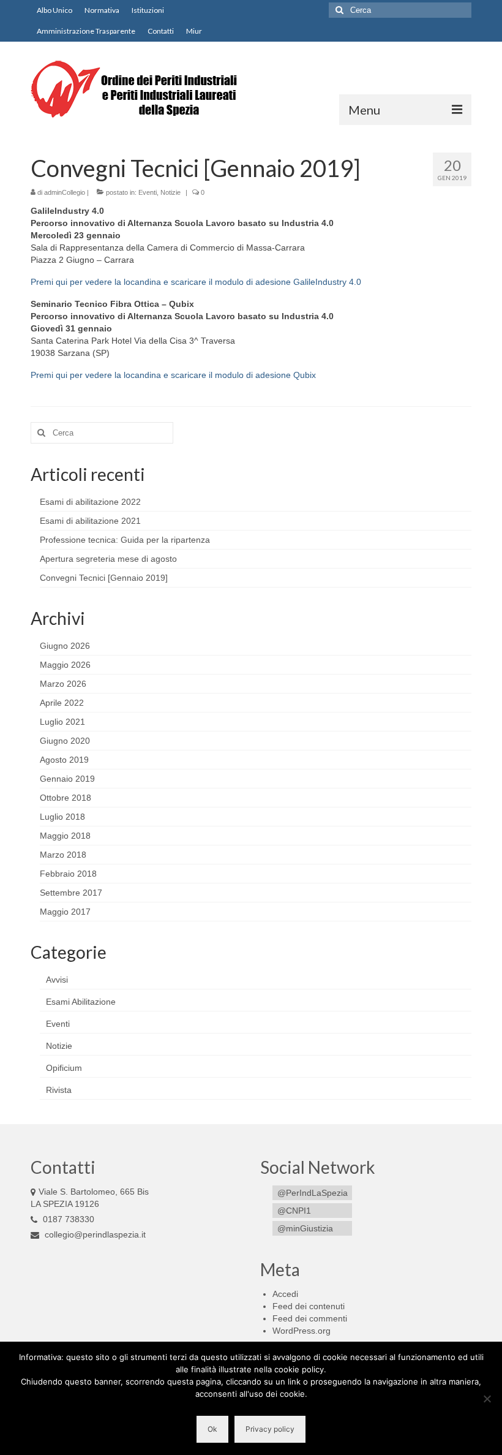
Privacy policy (269, 1429)
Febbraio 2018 (68, 874)
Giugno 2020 (65, 741)
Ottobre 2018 (65, 798)
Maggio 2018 (65, 836)
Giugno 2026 (65, 646)
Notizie (170, 192)
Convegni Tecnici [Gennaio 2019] (104, 578)
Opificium (64, 1068)
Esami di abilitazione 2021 (90, 521)
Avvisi (57, 979)
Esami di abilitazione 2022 (90, 502)
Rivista (59, 1090)
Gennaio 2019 (67, 779)
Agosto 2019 (64, 760)
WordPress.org (301, 1331)
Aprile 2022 (62, 703)
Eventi (147, 192)
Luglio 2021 (62, 722)
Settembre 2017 (71, 893)
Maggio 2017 (65, 911)
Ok (212, 1429)
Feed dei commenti (309, 1318)
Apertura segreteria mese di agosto (108, 559)
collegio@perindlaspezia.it (94, 1234)
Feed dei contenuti (308, 1306)
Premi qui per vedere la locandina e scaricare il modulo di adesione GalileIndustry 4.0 (196, 282)
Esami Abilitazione (81, 1002)
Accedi (285, 1294)
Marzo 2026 (63, 684)
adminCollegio (64, 192)
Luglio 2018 (62, 817)
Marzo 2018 (63, 855)
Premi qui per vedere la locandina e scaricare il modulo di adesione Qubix (173, 375)
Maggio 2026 (65, 665)
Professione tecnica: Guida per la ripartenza (125, 540)
